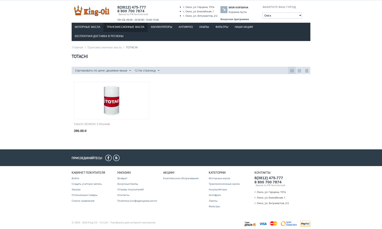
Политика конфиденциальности (137, 201)
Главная (77, 47)
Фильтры (221, 26)
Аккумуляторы (161, 26)
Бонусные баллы (127, 184)
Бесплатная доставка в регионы (99, 36)
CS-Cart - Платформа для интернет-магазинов (127, 222)
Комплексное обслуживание (181, 178)
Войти (75, 178)
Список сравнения (83, 201)
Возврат (122, 178)
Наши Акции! (244, 26)
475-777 (131, 7)
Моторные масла (87, 26)
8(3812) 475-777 (268, 178)
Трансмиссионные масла (125, 26)
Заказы (76, 189)
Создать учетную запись (87, 184)
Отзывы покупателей (130, 189)
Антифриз (186, 26)
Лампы (204, 26)
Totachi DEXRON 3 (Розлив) (92, 124)
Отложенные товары (84, 195)
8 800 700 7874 (130, 11)
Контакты (123, 195)
